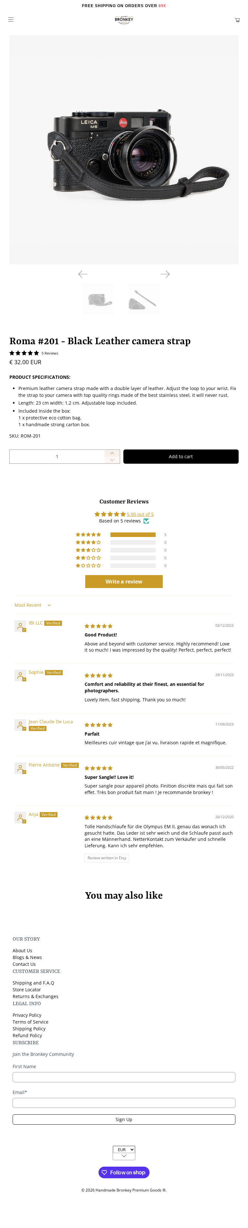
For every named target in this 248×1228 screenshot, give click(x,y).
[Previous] (83, 274)
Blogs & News (27, 957)
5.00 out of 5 (140, 514)
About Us (22, 950)
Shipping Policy (29, 1029)
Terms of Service (30, 1022)
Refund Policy (27, 1035)
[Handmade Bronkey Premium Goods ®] (124, 20)
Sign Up (124, 1119)
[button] (89, 534)
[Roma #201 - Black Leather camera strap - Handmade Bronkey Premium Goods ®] (124, 149)
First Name (24, 1066)
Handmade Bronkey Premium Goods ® (131, 1190)
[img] (98, 626)
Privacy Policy (27, 1015)
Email (20, 1092)
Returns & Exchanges (35, 996)
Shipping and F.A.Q (33, 983)
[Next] (165, 274)
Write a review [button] (124, 581)
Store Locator (27, 989)
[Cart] (237, 20)
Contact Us (24, 964)
